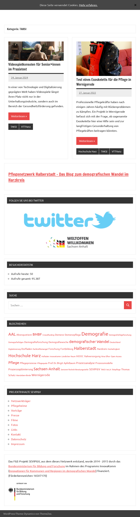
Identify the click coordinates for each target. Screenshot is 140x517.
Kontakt (16, 434)
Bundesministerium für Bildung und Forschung (36, 466)
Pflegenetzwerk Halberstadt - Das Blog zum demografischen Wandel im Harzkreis (68, 177)
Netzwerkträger (21, 401)
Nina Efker (105, 356)
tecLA (108, 369)
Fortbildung (66, 348)
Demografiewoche (58, 341)
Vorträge (16, 410)
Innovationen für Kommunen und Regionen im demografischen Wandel (52, 470)
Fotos (14, 424)
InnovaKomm (55, 356)
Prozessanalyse (85, 362)
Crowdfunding (48, 334)
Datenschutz (18, 439)
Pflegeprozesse (28, 362)
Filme (14, 420)
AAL (12, 334)
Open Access (116, 356)
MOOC (79, 356)
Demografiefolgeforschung (120, 334)
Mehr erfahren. (88, 5)
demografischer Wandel (89, 341)
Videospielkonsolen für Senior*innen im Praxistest (34, 67)
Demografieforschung (36, 341)
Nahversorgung (92, 356)
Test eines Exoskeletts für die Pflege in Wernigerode (103, 82)
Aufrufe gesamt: (21, 278)
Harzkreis (102, 348)
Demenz (59, 334)
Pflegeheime (19, 405)
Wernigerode (41, 375)
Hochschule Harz (88, 151)
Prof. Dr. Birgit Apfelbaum (61, 362)
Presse (15, 415)
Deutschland (115, 342)
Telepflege (116, 369)
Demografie (94, 334)
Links (14, 429)
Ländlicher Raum (68, 356)
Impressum (18, 444)
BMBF (37, 334)
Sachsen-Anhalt (47, 369)
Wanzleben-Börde (23, 375)
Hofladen (45, 356)
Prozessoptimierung (20, 369)
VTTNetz (26, 126)
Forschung (54, 348)
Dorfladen (26, 348)
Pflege (13, 362)
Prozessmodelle (104, 362)
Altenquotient (24, 334)
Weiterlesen (18, 116)
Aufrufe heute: (20, 273)
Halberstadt (85, 348)
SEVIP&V (94, 369)
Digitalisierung (14, 349)
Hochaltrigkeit (114, 349)
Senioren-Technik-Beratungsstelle (74, 369)
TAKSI (14, 126)
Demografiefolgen (16, 342)
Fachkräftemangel (40, 349)
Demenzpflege (73, 334)
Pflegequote (42, 363)
